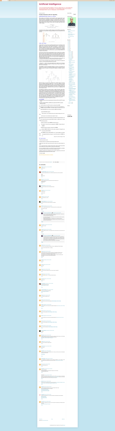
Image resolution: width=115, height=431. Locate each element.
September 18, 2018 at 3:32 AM (47, 315)
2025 (69, 42)
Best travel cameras (43, 396)
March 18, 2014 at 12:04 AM (56, 235)
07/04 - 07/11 (70, 102)
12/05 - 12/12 (70, 51)
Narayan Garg (43, 185)
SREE (42, 179)
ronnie (42, 196)
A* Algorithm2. (70, 59)
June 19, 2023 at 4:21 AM (48, 394)
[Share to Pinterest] (58, 162)
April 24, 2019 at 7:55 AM (47, 341)
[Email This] (54, 162)
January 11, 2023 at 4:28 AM (47, 381)
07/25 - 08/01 (70, 56)
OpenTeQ (42, 381)
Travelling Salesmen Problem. (71, 81)
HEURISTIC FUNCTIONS (72, 82)
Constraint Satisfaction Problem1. (71, 70)
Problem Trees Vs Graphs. (72, 83)
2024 (69, 43)
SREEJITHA (42, 368)
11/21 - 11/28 (70, 53)
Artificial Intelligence (50, 4)
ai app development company (59, 360)
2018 (69, 46)
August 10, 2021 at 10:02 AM (48, 358)
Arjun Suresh (43, 278)
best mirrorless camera (44, 397)
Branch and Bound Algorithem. (71, 65)
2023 (69, 44)
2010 (69, 50)
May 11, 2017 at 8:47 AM (48, 278)
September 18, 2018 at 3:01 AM (47, 310)
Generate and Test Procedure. (71, 72)
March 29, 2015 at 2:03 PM (47, 251)
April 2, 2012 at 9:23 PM (46, 179)
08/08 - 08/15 (70, 55)
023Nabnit (42, 190)
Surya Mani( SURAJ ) (44, 171)
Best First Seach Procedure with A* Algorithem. (72, 76)
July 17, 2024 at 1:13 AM (47, 401)
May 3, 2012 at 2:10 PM (46, 196)
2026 (69, 41)
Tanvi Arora (42, 401)
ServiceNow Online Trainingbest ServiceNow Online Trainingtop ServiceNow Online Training (45, 390)
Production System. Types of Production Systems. (71, 34)
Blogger (64, 425)
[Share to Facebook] (57, 162)
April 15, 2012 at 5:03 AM (47, 190)
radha (42, 310)
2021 (69, 45)
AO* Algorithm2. (71, 58)
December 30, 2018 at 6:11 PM (50, 330)
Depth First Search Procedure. (71, 79)
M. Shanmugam (43, 358)
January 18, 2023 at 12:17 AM (47, 386)
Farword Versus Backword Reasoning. (72, 85)
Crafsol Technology (43, 289)
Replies (43, 211)
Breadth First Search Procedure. (71, 77)
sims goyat (42, 224)
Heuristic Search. (71, 87)
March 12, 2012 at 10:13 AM (50, 171)
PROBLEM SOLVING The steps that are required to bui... (72, 100)
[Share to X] (56, 162)
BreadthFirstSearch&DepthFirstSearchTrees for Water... (72, 88)
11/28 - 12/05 (70, 52)
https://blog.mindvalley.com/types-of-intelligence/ (47, 337)
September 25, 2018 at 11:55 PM (47, 325)
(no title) (69, 37)
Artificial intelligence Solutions (45, 285)
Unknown (42, 229)
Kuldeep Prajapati (43, 201)
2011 (69, 49)
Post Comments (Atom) (45, 420)
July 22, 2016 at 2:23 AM (47, 269)
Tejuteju (42, 304)
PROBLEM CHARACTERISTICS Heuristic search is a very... (72, 91)
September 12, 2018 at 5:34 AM (47, 304)
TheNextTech (43, 394)
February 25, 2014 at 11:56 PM (47, 229)
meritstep (42, 386)
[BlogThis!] (55, 162)
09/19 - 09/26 (70, 54)
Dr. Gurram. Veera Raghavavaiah (47, 235)
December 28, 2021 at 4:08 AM (48, 368)
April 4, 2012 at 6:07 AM (48, 185)
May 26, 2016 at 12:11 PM (47, 264)
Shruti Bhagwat (43, 283)
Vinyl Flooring (43, 354)
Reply (42, 198)
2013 (69, 47)
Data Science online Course (60, 317)
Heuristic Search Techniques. (72, 86)
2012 (69, 48)
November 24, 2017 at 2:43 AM (49, 283)
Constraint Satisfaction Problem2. (71, 68)
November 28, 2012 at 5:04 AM (48, 224)
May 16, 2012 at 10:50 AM (49, 201)
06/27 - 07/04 (70, 103)
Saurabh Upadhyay (43, 330)
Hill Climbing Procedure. (71, 36)
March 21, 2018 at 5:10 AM (49, 289)
